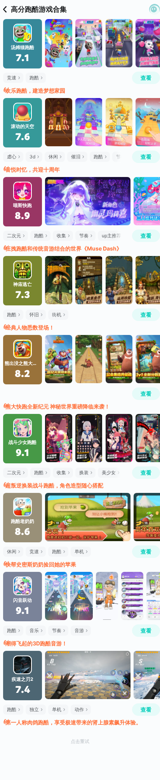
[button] (154, 9)
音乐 (34, 630)
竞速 (11, 78)
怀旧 (34, 314)
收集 (61, 235)
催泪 (75, 157)
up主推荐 (111, 235)
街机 (56, 314)
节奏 (84, 235)
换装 (84, 472)
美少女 (109, 472)
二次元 (14, 235)
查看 (146, 77)
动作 (79, 709)
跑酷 (34, 78)
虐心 (11, 157)
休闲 (53, 157)
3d (32, 157)
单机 (79, 551)
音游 (79, 630)
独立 (34, 709)
